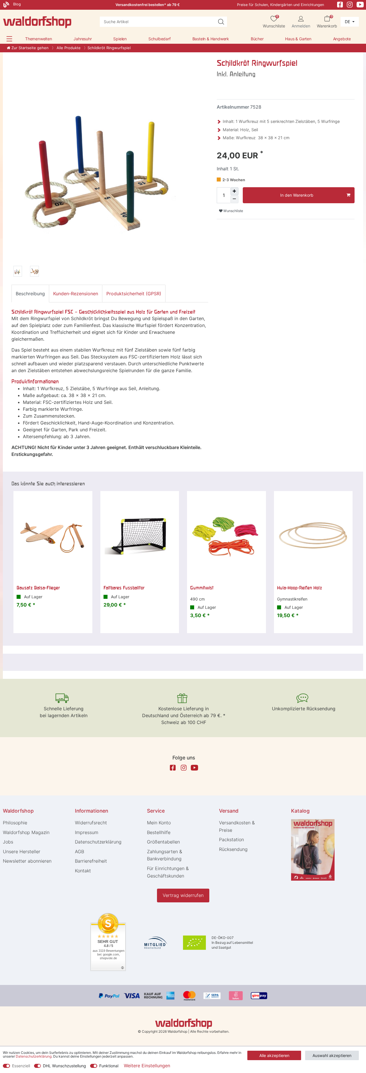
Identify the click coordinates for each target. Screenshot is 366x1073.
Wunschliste (232, 211)
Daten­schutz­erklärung (98, 842)
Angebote (342, 38)
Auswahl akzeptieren (332, 1055)
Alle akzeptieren (274, 1055)
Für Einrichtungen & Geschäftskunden (168, 872)
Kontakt (83, 870)
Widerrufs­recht (91, 822)
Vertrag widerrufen (183, 895)
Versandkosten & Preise (237, 826)
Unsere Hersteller (21, 851)
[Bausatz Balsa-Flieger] (53, 536)
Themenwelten (38, 38)
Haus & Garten (298, 38)
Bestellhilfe (158, 832)
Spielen (120, 38)
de (348, 21)
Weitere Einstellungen (147, 1065)
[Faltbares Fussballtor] (140, 536)
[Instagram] (350, 4)
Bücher (257, 38)
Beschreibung (30, 293)
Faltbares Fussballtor (124, 587)
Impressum (86, 832)
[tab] (30, 293)
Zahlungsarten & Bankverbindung (164, 855)
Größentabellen (163, 842)
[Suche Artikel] (221, 22)
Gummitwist (202, 587)
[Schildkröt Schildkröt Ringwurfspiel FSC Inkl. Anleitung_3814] (17, 272)
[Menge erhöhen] (234, 191)
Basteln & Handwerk (210, 38)
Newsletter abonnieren (27, 861)
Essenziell (21, 1065)
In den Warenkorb (296, 195)
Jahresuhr (82, 38)
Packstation (231, 839)
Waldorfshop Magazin (26, 832)
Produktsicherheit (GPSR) (133, 293)
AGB (79, 851)
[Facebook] (340, 4)
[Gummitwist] (226, 536)
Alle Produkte (68, 47)
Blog (16, 4)
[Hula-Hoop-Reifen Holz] (313, 536)
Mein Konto (159, 822)
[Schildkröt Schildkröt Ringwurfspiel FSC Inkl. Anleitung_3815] (34, 272)
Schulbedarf (159, 38)
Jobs (8, 842)
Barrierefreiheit (91, 861)
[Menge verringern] (234, 199)
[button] (9, 39)
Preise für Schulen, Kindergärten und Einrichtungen (280, 5)
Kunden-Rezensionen (75, 293)
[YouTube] (360, 4)
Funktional (108, 1065)
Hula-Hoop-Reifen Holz (299, 587)
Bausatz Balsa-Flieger (38, 587)
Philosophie (15, 822)
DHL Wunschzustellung (64, 1065)
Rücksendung (233, 849)
